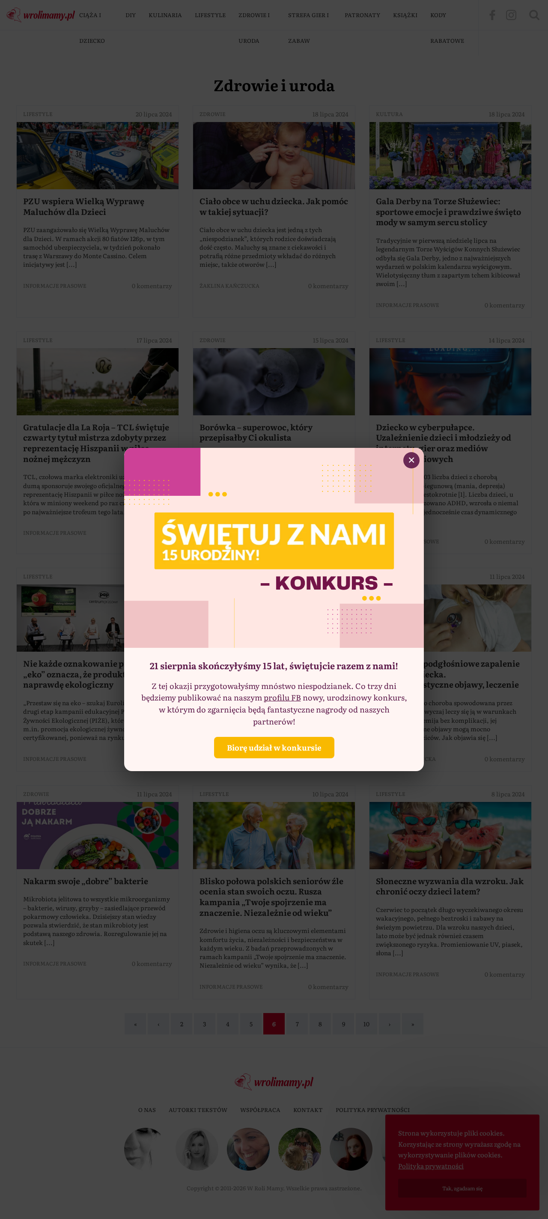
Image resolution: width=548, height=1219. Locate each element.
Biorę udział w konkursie (274, 747)
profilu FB (282, 697)
